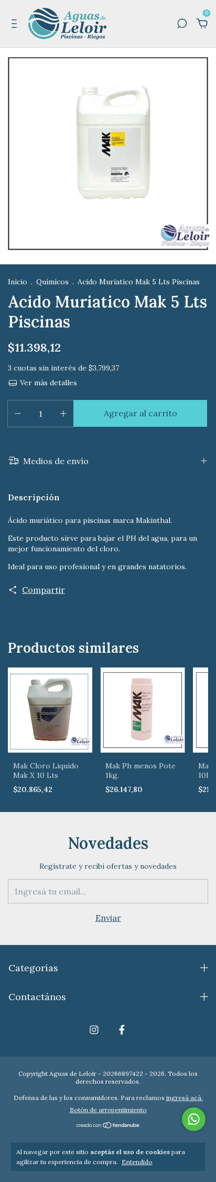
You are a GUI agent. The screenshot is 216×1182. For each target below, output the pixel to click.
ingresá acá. (184, 1098)
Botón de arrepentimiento (108, 1110)
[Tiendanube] (108, 1126)
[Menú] (16, 24)
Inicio (17, 281)
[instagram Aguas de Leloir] (94, 1030)
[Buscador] (182, 24)
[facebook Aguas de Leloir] (122, 1030)
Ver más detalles (47, 382)
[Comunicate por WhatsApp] (194, 1119)
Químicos (52, 281)
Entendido (137, 1162)
